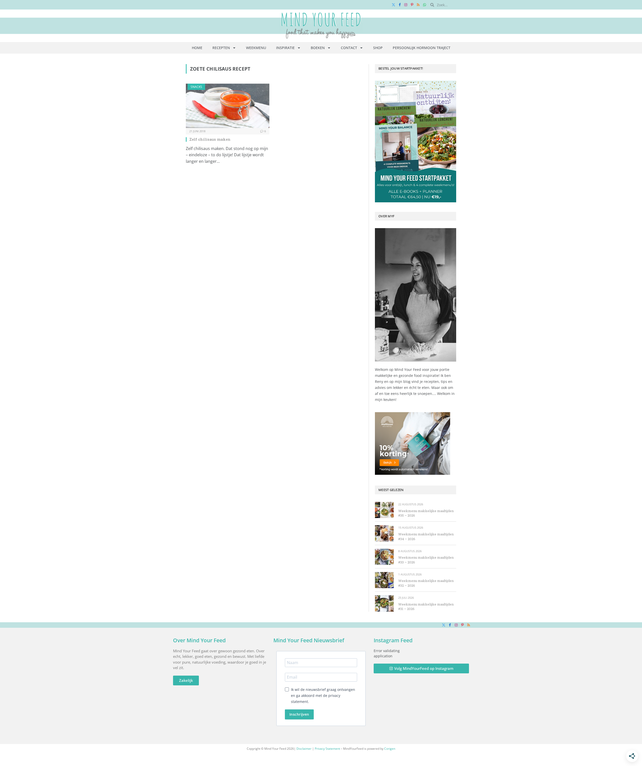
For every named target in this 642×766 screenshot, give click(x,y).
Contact (349, 47)
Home (197, 47)
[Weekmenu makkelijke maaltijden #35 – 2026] (384, 510)
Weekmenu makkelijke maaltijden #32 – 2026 (426, 583)
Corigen (389, 748)
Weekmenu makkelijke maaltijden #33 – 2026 (426, 559)
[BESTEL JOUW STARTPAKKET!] (415, 141)
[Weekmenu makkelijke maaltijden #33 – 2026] (384, 557)
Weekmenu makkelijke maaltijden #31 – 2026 (426, 606)
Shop (378, 47)
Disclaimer (303, 748)
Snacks (196, 87)
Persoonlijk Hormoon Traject (421, 47)
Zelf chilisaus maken (209, 139)
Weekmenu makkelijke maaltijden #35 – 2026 (426, 513)
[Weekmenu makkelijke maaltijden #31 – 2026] (384, 603)
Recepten (221, 47)
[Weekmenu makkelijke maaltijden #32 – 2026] (384, 580)
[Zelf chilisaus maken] (227, 106)
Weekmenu (256, 47)
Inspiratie (285, 47)
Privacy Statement (327, 748)
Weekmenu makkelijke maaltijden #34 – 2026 (426, 536)
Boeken (318, 47)
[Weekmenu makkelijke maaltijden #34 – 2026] (384, 533)
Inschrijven (299, 714)
